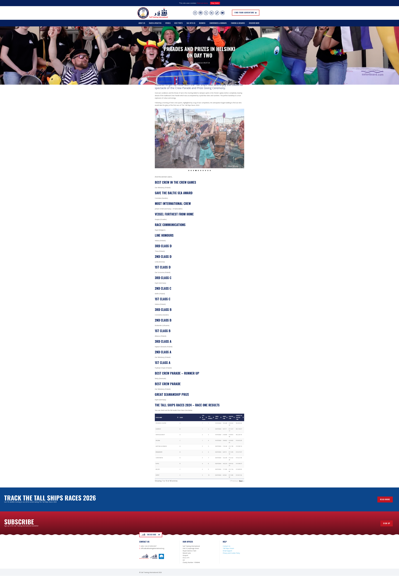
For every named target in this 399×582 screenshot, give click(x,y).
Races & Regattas (155, 23)
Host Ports (178, 23)
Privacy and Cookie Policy (231, 553)
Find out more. (202, 3)
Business (202, 23)
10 (210, 170)
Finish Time (224, 417)
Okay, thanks (215, 3)
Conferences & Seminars (218, 23)
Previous (234, 481)
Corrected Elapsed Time (239, 417)
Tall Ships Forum (228, 548)
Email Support (227, 551)
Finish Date (216, 417)
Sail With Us (191, 23)
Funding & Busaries (238, 23)
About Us (142, 23)
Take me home (151, 534)
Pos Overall (210, 417)
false (157, 137)
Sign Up (386, 523)
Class (181, 417)
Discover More (254, 23)
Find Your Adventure (244, 12)
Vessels (168, 23)
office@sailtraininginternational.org (152, 548)
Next (241, 481)
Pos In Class (203, 417)
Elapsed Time (231, 417)
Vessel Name (159, 417)
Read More (385, 499)
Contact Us (226, 546)
